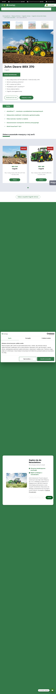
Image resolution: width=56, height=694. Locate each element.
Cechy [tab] (8, 106)
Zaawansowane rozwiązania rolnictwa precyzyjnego (23, 122)
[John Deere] (50, 5)
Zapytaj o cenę (26, 97)
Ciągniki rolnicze (26, 16)
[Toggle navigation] (2, 5)
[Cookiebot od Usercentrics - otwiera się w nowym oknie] (48, 334)
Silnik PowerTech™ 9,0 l (14, 126)
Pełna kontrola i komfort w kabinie (17, 119)
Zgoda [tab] (9, 338)
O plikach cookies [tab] (46, 338)
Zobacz (15, 179)
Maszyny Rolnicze (16, 16)
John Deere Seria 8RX (9, 17)
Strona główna (6, 16)
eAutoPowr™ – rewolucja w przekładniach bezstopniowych (25, 111)
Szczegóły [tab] (28, 338)
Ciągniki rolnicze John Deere (39, 16)
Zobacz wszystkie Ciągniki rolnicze (28, 197)
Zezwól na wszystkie (45, 359)
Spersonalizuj (26, 359)
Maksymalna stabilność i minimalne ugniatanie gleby (23, 115)
